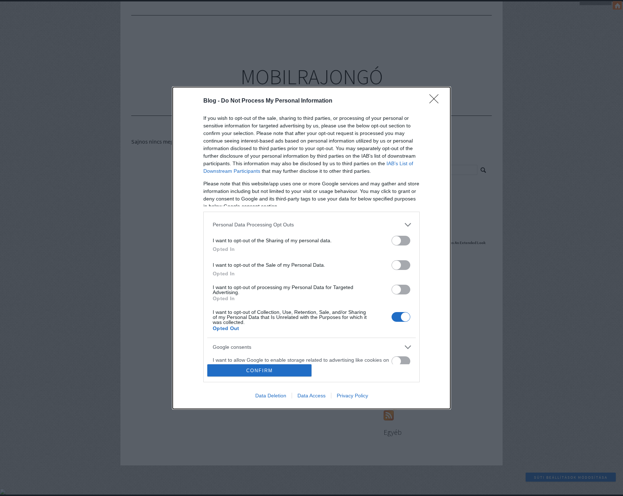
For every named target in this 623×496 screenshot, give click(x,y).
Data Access (311, 395)
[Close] (436, 101)
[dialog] (311, 248)
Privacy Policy (352, 395)
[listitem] (311, 225)
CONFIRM (259, 370)
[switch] (401, 240)
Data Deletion (270, 395)
